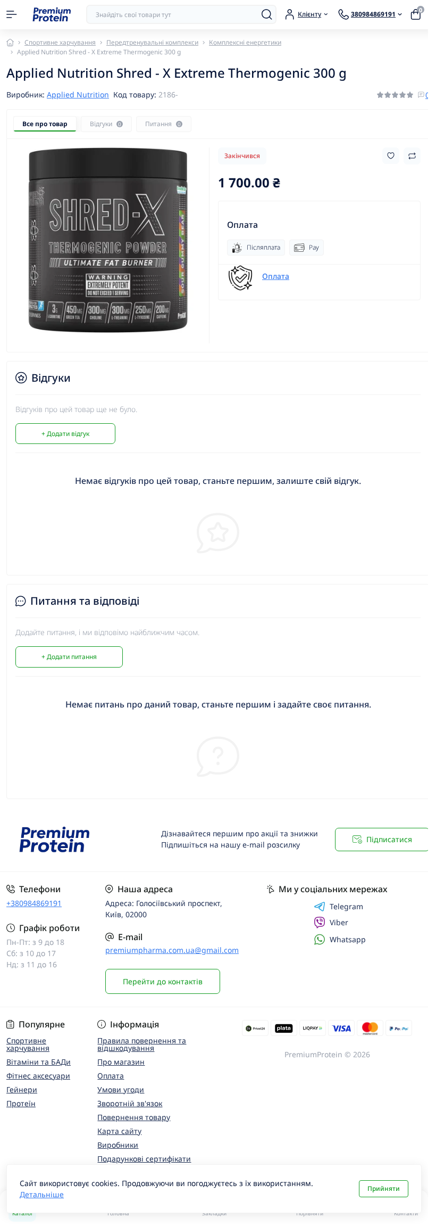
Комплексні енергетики (245, 42)
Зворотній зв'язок (129, 1103)
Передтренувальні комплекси (152, 42)
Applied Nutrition (78, 94)
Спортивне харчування (60, 42)
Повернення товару (133, 1117)
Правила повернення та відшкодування (141, 1044)
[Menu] (11, 14)
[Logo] (52, 14)
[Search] (267, 14)
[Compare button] (412, 155)
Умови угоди (120, 1089)
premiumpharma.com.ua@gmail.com (172, 950)
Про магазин (121, 1062)
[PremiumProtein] (72, 840)
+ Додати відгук (65, 433)
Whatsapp (348, 939)
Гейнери (21, 1089)
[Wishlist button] (390, 155)
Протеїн (21, 1103)
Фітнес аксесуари (38, 1076)
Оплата (275, 276)
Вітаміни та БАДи (38, 1062)
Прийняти (383, 1188)
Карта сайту (119, 1131)
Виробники (117, 1145)
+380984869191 (34, 903)
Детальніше (42, 1194)
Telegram (346, 906)
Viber (339, 922)
